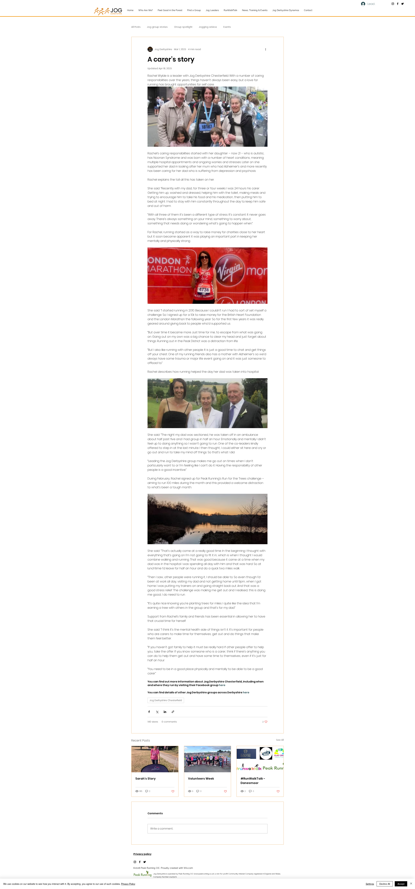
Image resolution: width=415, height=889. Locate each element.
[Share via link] (172, 711)
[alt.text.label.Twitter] (402, 3)
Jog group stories (157, 27)
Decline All (384, 883)
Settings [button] (370, 883)
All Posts (136, 27)
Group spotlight (183, 27)
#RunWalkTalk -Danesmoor (253, 780)
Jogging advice (208, 27)
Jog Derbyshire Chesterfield (166, 700)
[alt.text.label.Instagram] (392, 3)
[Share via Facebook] (149, 711)
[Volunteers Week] (207, 759)
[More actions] (265, 49)
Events (227, 27)
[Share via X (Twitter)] (157, 711)
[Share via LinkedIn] (164, 711)
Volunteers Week (201, 778)
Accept (400, 883)
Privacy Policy (128, 883)
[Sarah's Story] (154, 759)
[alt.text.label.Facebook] (397, 3)
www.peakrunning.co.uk (204, 874)
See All (280, 739)
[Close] (411, 883)
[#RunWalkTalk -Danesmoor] (260, 759)
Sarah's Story (145, 778)
